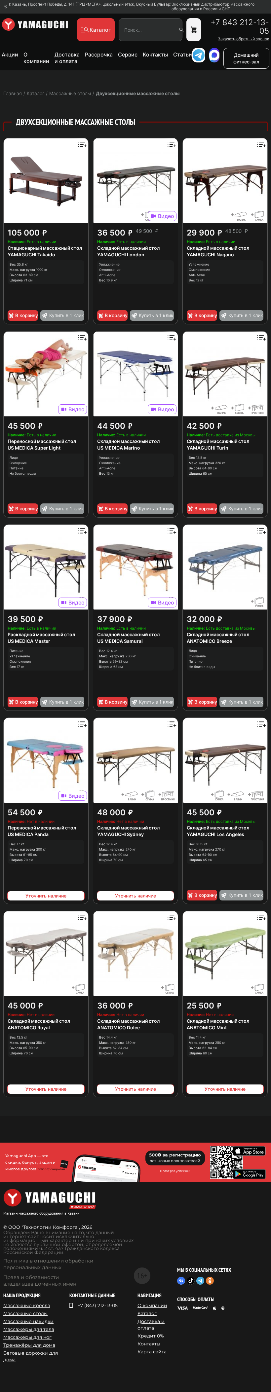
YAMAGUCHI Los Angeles (215, 834)
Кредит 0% (150, 1336)
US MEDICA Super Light (34, 448)
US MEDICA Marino (118, 448)
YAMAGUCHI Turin (207, 448)
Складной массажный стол (128, 248)
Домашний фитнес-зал (246, 58)
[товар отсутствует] (193, 29)
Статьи (182, 54)
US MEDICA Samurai (120, 641)
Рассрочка (99, 54)
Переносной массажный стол (42, 441)
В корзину (26, 315)
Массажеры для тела (28, 1329)
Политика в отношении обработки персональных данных (48, 1264)
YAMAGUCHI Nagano (210, 254)
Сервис (127, 54)
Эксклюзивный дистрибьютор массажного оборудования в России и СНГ (213, 6)
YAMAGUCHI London (120, 254)
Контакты (155, 54)
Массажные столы (25, 1313)
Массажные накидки (28, 1321)
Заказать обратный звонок (243, 39)
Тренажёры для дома (29, 1345)
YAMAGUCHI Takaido (31, 254)
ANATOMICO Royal (29, 1027)
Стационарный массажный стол (45, 248)
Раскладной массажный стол (41, 634)
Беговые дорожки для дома (30, 1356)
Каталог (147, 1313)
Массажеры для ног (27, 1337)
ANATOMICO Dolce (118, 1027)
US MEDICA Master (29, 641)
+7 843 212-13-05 (240, 26)
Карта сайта (152, 1352)
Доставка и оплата (67, 57)
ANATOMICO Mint (207, 1027)
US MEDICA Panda (28, 834)
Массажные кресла (26, 1305)
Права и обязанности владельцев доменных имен (39, 1280)
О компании (36, 57)
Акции (10, 54)
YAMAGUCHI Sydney (120, 834)
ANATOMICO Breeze (209, 641)
